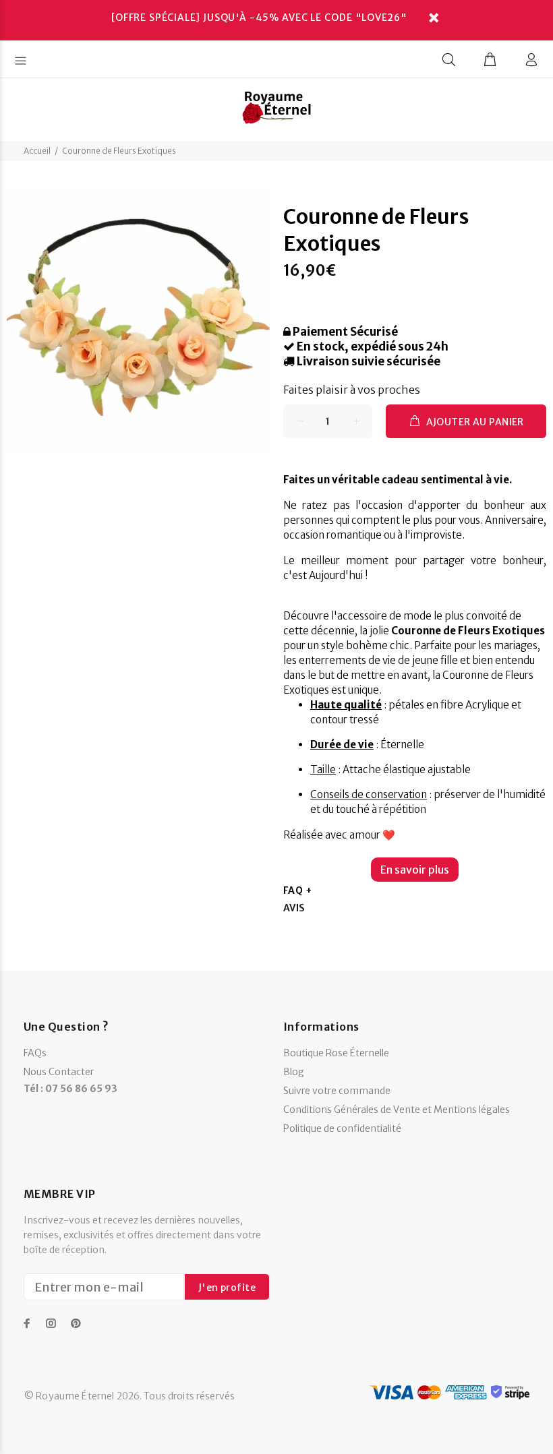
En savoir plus (414, 869)
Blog (293, 1072)
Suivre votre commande (336, 1091)
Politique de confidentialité (342, 1128)
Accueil (37, 151)
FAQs (35, 1053)
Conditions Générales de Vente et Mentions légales (396, 1109)
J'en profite (227, 1287)
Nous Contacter (59, 1072)
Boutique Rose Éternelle (336, 1053)
